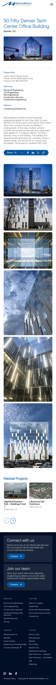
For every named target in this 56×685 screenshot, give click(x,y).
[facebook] (28, 153)
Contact (14, 556)
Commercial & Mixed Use (15, 109)
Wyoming (33, 664)
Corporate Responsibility (39, 609)
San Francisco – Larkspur (40, 654)
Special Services (11, 618)
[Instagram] (4, 673)
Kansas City (34, 647)
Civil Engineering (11, 92)
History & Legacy (36, 603)
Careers (14, 584)
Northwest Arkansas (37, 651)
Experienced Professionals (15, 644)
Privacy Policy (9, 678)
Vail (30, 661)
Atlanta (32, 641)
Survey (7, 622)
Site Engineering (11, 95)
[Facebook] (16, 673)
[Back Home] (16, 4)
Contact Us (33, 616)
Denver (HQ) (34, 634)
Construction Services (13, 97)
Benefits (7, 638)
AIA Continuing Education (40, 613)
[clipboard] (43, 153)
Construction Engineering (15, 99)
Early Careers (9, 641)
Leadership (33, 606)
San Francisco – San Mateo (40, 657)
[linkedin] (33, 153)
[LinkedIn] (10, 673)
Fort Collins (33, 644)
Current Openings (11, 647)
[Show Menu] (51, 4)
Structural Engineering (13, 90)
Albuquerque (34, 638)
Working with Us (10, 634)
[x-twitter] (38, 153)
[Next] (13, 521)
